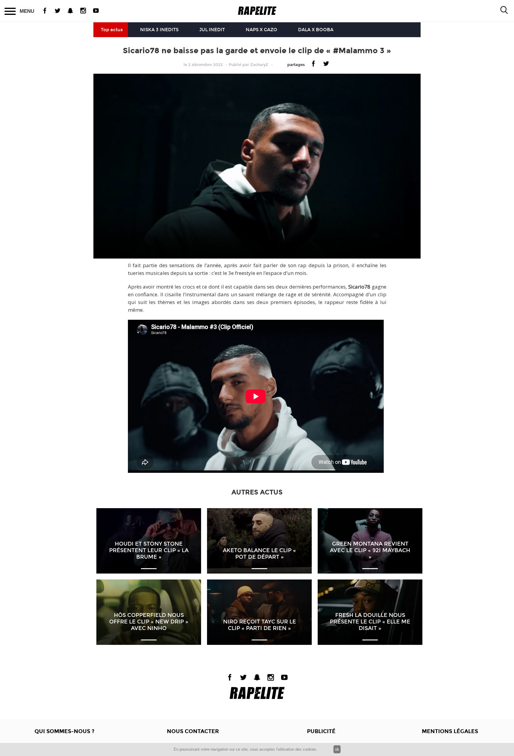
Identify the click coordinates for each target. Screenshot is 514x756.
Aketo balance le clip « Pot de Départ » (259, 553)
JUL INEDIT (212, 29)
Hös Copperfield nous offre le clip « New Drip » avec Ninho (148, 621)
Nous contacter (193, 731)
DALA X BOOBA (315, 29)
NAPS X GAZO (261, 29)
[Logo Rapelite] (257, 11)
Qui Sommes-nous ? (64, 731)
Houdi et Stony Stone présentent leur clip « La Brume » (149, 550)
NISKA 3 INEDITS (159, 29)
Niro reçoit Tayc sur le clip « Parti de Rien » (259, 624)
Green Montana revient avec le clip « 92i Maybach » (370, 550)
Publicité (321, 731)
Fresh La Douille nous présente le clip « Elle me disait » (370, 621)
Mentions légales (450, 731)
